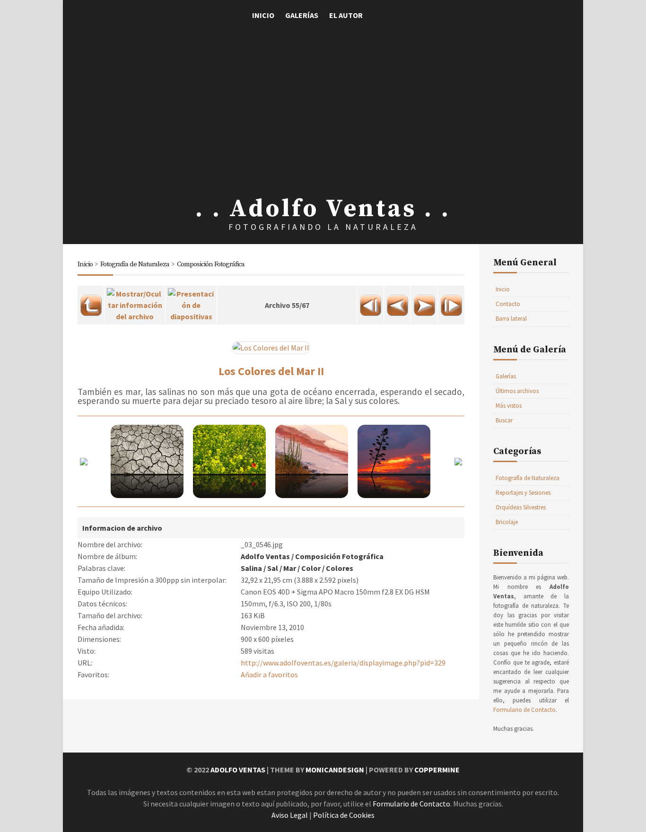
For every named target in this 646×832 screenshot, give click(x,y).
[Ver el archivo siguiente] (424, 302)
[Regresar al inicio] (370, 302)
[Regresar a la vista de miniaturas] (91, 302)
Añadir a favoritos (269, 674)
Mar (289, 568)
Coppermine (437, 769)
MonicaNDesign (335, 769)
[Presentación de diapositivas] (191, 302)
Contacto (508, 304)
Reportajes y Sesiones (523, 493)
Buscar (504, 420)
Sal (272, 568)
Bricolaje (507, 522)
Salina (251, 568)
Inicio (263, 15)
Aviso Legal (289, 815)
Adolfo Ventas (265, 556)
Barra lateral (511, 319)
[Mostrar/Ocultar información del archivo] (135, 302)
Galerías (301, 15)
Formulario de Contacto (524, 710)
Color (311, 568)
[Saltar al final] (451, 302)
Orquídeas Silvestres (521, 507)
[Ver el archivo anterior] (397, 302)
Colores (339, 568)
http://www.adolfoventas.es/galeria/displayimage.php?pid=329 (343, 662)
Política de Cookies (344, 815)
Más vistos (509, 406)
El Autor (346, 15)
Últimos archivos (517, 391)
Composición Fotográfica (210, 264)
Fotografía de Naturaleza (134, 264)
